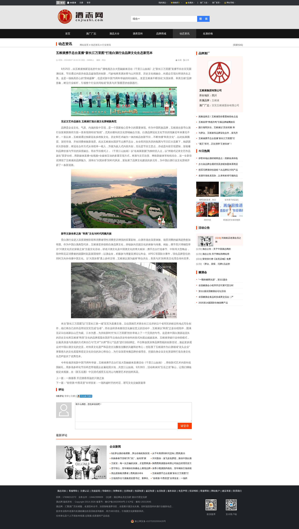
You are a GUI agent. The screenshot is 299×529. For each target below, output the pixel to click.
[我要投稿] (238, 45)
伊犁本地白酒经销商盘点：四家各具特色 (218, 158)
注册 (81, 3)
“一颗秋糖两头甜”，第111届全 (213, 279)
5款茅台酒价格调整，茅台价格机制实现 (130, 453)
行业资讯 (106, 45)
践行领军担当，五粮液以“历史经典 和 (217, 127)
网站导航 (230, 3)
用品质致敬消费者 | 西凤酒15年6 (127, 473)
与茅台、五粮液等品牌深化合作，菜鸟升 (218, 133)
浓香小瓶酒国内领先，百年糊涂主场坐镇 (172, 468)
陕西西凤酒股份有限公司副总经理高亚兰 (172, 463)
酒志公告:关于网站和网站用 (215, 254)
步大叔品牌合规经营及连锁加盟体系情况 (218, 164)
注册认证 (84, 491)
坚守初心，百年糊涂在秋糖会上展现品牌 (130, 468)
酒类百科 (138, 33)
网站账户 (215, 491)
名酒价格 (208, 33)
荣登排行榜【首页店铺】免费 (216, 259)
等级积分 (106, 491)
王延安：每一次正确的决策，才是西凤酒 (130, 463)
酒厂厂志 (91, 33)
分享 (187, 60)
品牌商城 (161, 33)
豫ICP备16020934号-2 (116, 501)
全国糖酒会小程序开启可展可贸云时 (216, 285)
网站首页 (84, 45)
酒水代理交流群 (139, 497)
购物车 (176, 3)
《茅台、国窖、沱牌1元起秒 (216, 264)
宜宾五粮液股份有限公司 (225, 105)
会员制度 (161, 491)
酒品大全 (114, 33)
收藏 (180, 60)
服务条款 (172, 491)
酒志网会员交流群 (122, 497)
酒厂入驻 (203, 3)
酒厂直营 (216, 3)
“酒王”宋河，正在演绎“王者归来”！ (215, 144)
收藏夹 (190, 3)
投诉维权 (193, 491)
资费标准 (117, 491)
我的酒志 (162, 3)
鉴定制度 (150, 491)
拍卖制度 (139, 491)
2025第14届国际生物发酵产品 (213, 302)
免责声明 (182, 491)
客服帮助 (73, 491)
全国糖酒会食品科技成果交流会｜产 (216, 297)
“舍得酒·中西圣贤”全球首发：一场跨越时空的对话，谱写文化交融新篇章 (106, 382)
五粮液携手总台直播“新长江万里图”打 (170, 473)
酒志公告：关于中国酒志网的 (216, 249)
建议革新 (226, 491)
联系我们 (237, 491)
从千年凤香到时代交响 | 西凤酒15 (168, 453)
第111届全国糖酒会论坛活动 (212, 291)
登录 (88, 3)
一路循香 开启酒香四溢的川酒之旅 (85, 378)
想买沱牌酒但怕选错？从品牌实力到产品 (218, 170)
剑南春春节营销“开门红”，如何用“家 (128, 458)
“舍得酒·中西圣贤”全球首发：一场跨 (169, 478)
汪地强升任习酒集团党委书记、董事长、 (130, 478)
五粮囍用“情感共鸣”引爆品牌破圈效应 (217, 122)
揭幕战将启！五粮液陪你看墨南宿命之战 (218, 116)
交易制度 (128, 491)
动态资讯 (185, 33)
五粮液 (215, 100)
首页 (67, 33)
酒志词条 (61, 491)
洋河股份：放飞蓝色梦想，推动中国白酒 (172, 458)
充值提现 (95, 491)
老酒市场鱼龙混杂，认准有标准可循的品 (218, 175)
